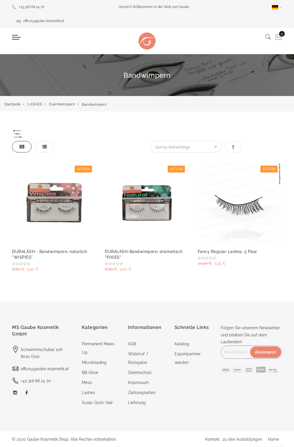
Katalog (182, 344)
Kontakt (212, 439)
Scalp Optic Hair (97, 402)
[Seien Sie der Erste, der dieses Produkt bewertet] (54, 264)
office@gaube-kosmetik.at (43, 21)
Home (273, 439)
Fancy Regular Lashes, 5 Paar (227, 251)
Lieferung (137, 402)
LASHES (35, 104)
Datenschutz (140, 372)
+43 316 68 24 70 (31, 7)
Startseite (12, 104)
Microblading (94, 362)
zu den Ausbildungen (242, 439)
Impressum (138, 382)
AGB (132, 344)
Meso (87, 382)
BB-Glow (90, 372)
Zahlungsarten (141, 392)
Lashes (88, 392)
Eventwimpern (62, 104)
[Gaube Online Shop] (147, 41)
